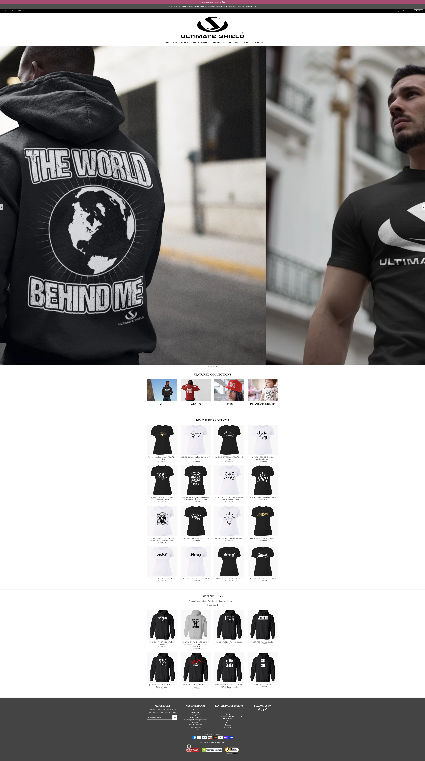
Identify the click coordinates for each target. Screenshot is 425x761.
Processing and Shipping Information (196, 715)
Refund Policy (196, 708)
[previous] (1, 202)
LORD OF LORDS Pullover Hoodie (229, 638)
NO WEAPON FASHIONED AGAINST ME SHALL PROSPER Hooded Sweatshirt (196, 640)
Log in (398, 6)
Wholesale (195, 718)
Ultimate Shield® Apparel (216, 738)
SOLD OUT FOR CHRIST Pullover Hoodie (195, 681)
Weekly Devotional (195, 720)
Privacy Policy (195, 710)
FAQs (196, 725)
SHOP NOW (387, 354)
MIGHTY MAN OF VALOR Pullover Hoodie (162, 639)
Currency (14, 6)
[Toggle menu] (241, 707)
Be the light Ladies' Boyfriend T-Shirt (196, 534)
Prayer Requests (196, 723)
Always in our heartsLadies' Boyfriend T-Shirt (162, 454)
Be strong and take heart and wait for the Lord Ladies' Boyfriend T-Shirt (162, 535)
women (196, 399)
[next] (423, 202)
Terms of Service (196, 713)
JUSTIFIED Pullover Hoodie (262, 638)
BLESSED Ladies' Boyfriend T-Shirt (196, 574)
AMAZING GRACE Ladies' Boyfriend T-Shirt (195, 454)
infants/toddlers (262, 399)
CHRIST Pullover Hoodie (262, 680)
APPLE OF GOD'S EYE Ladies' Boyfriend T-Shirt (263, 454)
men (162, 399)
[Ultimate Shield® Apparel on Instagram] (262, 705)
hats (229, 399)
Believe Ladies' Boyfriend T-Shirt (262, 534)
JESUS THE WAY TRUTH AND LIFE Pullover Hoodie (162, 681)
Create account (407, 6)
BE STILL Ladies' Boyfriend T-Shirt (263, 493)
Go (175, 713)
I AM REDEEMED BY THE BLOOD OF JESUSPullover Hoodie (229, 681)
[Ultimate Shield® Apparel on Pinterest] (266, 705)
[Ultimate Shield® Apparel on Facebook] (259, 705)
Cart (419, 6)
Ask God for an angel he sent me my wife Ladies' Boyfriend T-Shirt (196, 494)
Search (195, 705)
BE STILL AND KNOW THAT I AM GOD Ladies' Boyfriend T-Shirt (229, 494)
